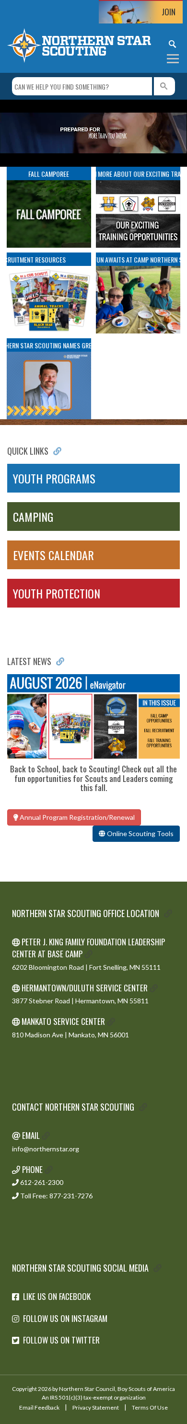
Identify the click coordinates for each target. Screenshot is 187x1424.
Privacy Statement (95, 1407)
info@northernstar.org (45, 1149)
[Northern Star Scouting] (79, 45)
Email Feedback (39, 1407)
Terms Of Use (150, 1407)
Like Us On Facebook (57, 1296)
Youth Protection (56, 593)
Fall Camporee (48, 174)
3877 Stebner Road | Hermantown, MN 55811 (80, 1001)
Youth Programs (54, 478)
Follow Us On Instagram (65, 1318)
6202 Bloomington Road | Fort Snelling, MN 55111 (86, 967)
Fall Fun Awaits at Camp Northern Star (131, 259)
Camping (33, 516)
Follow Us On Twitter (61, 1340)
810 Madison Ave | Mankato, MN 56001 (70, 1035)
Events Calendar (53, 554)
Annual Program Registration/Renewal (76, 817)
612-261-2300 (41, 1182)
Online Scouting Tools (139, 833)
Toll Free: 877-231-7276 (56, 1196)
